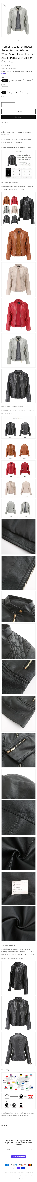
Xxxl (16, 92)
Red (12, 80)
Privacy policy (29, 1172)
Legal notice (18, 1175)
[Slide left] (14, 40)
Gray (4, 80)
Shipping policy (19, 1178)
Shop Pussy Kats (12, 1172)
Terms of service (9, 1175)
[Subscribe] (31, 1150)
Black (5, 85)
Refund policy (21, 1172)
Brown (29, 80)
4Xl (23, 92)
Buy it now (18, 117)
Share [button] (5, 1125)
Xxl (4, 97)
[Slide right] (23, 40)
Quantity (3, 101)
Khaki (20, 80)
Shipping (3, 68)
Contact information (28, 1175)
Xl (29, 92)
